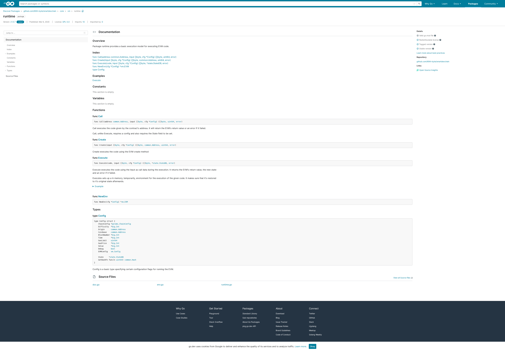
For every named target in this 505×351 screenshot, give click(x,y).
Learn (444, 3)
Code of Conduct (283, 334)
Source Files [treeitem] (12, 76)
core (62, 11)
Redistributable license (429, 40)
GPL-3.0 (66, 22)
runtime (77, 11)
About (279, 308)
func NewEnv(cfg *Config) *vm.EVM (111, 66)
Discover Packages (11, 11)
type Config (98, 69)
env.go (160, 284)
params (115, 224)
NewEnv (103, 196)
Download (280, 313)
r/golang (312, 326)
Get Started (215, 308)
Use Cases (180, 313)
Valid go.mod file (426, 35)
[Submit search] (419, 3)
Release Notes (282, 326)
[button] (418, 36)
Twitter (312, 313)
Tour (211, 318)
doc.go (96, 284)
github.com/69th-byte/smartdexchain (40, 11)
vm (69, 11)
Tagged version (426, 44)
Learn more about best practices (431, 53)
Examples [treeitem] (11, 53)
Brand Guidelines (283, 330)
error (178, 122)
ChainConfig (125, 224)
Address (124, 122)
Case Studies (181, 318)
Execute (97, 80)
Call (100, 116)
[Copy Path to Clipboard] (83, 11)
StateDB (163, 163)
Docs (456, 3)
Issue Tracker (281, 322)
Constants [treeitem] (11, 58)
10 (80, 22)
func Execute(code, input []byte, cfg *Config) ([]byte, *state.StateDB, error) (130, 63)
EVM (126, 202)
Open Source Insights (428, 70)
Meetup (312, 330)
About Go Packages (251, 322)
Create (102, 139)
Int (117, 227)
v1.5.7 (9, 22)
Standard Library (250, 313)
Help (211, 326)
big (113, 227)
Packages (473, 3)
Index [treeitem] (9, 49)
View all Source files (401, 278)
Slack (311, 322)
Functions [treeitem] (11, 66)
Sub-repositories (250, 318)
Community (490, 3)
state (155, 163)
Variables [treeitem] (11, 62)
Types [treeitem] (9, 70)
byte (140, 122)
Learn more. (301, 346)
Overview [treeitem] (11, 45)
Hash (134, 260)
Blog (278, 318)
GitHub (312, 318)
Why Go (429, 3)
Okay (312, 346)
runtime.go (226, 284)
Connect (314, 308)
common (116, 122)
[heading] (11, 4)
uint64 (171, 122)
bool (113, 249)
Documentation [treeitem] (13, 39)
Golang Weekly (315, 334)
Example (100, 186)
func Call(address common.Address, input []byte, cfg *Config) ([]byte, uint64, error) (134, 57)
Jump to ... (10, 33)
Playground (214, 313)
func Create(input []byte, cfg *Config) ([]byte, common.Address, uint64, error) (132, 60)
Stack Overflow (216, 322)
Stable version (425, 48)
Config (153, 122)
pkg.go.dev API (249, 326)
